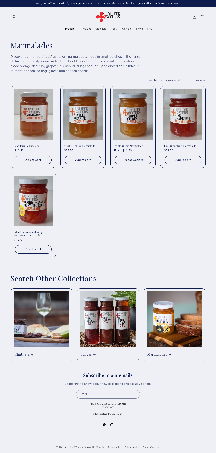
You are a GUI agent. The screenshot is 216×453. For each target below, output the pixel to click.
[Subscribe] (136, 394)
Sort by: (153, 80)
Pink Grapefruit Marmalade (180, 146)
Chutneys (22, 354)
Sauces (86, 354)
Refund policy (114, 447)
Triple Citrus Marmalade (128, 146)
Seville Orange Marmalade (79, 146)
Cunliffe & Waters (74, 447)
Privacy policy (132, 447)
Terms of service (151, 447)
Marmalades (157, 354)
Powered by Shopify (94, 447)
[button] (14, 17)
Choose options (133, 159)
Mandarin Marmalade (26, 146)
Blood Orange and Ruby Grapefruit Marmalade (28, 234)
